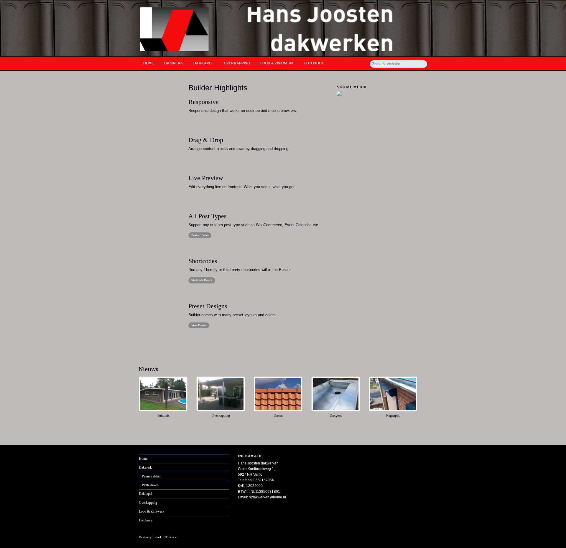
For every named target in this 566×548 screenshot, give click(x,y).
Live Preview (205, 178)
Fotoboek (314, 63)
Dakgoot (336, 415)
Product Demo (199, 235)
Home (148, 63)
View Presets (198, 325)
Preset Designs (207, 306)
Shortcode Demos (201, 280)
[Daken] (278, 410)
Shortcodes (202, 261)
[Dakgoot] (335, 410)
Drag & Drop (205, 139)
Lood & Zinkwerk (277, 63)
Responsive (203, 101)
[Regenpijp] (393, 410)
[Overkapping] (220, 410)
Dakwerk (173, 63)
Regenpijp (393, 415)
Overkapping (237, 63)
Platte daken (150, 485)
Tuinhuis (163, 415)
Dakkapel (203, 63)
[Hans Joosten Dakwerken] (283, 47)
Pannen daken (151, 476)
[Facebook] (339, 93)
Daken (278, 415)
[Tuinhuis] (163, 410)
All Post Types (207, 216)
